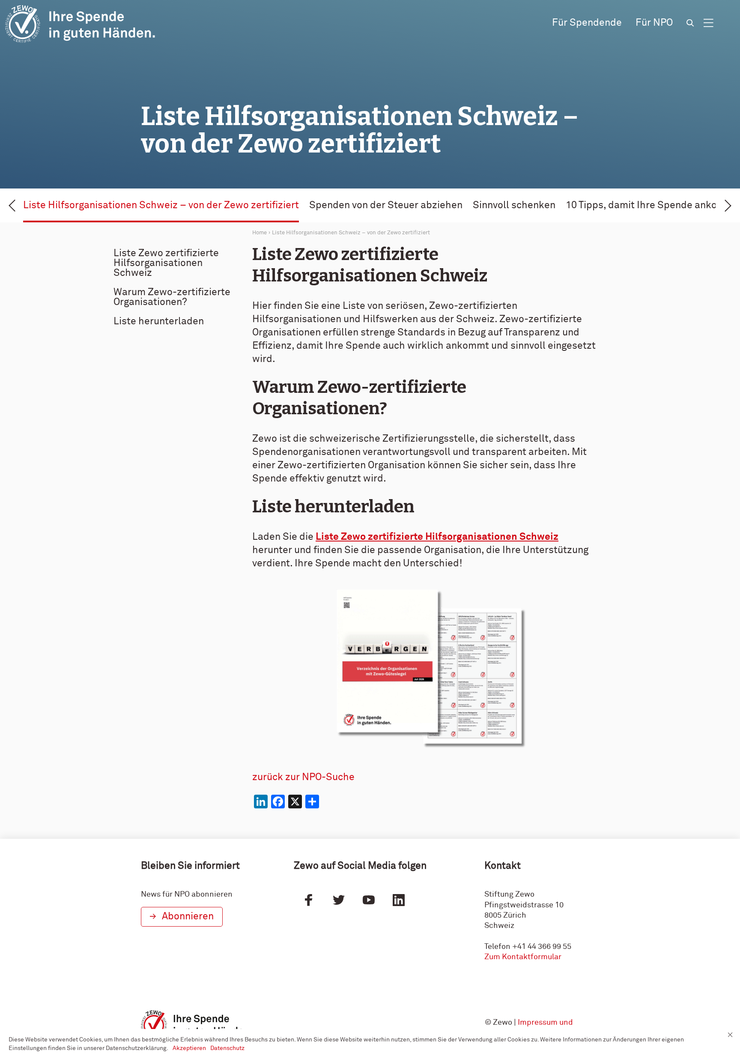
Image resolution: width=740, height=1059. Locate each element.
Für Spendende (587, 23)
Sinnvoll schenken (514, 205)
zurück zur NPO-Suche (303, 777)
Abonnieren (188, 916)
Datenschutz (227, 1048)
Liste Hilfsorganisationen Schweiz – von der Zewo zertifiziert (161, 205)
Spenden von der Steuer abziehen (385, 205)
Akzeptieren (189, 1048)
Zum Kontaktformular (522, 957)
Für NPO (654, 23)
